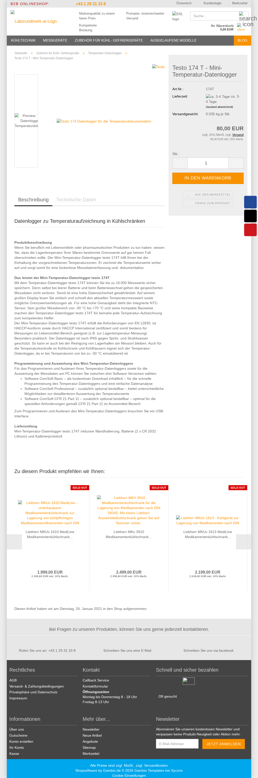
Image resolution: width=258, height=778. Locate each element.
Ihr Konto (16, 747)
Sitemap (89, 747)
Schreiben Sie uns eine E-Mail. (127, 650)
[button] (182, 4)
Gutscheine (18, 735)
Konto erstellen (21, 741)
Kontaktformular (95, 686)
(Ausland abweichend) (219, 106)
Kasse (14, 754)
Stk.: (175, 154)
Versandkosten (156, 765)
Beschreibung (33, 199)
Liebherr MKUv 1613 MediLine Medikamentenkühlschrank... (207, 534)
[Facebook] (250, 202)
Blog (242, 40)
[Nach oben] (248, 770)
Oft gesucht (167, 696)
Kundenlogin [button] (211, 3)
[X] (250, 216)
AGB (13, 680)
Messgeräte (55, 40)
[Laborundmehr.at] (37, 21)
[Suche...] (244, 16)
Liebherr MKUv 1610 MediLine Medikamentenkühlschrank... (50, 534)
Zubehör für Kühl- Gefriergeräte (109, 40)
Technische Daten (76, 199)
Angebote (90, 741)
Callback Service (96, 680)
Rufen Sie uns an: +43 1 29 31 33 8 (47, 650)
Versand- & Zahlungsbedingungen (36, 686)
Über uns (16, 729)
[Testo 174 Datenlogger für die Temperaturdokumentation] (104, 121)
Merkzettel (238, 3)
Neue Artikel (92, 735)
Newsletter (91, 729)
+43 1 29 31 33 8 (90, 4)
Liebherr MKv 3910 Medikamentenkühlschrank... (129, 534)
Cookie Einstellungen (129, 775)
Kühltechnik (23, 40)
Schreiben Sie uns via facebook (208, 650)
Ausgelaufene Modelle (173, 40)
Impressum (18, 698)
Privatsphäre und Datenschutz (33, 692)
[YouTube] (250, 230)
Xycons (177, 770)
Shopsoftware (86, 770)
